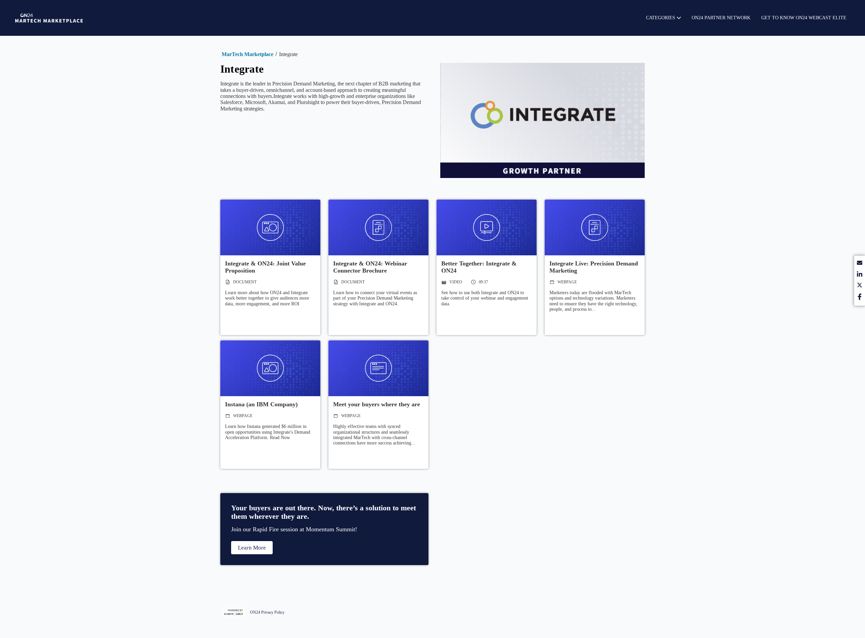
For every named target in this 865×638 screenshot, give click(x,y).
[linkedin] (859, 275)
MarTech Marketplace (247, 54)
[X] (859, 286)
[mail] (859, 264)
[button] (663, 18)
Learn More (252, 547)
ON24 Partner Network (721, 17)
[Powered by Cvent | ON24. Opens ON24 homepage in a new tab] (234, 612)
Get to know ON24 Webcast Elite (803, 17)
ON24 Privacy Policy (267, 612)
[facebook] (860, 297)
